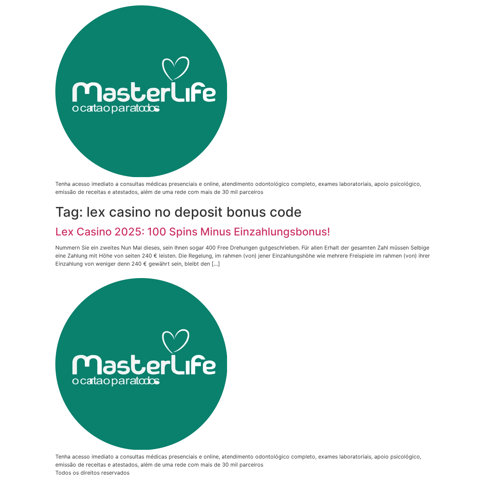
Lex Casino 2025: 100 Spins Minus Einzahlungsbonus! (192, 231)
